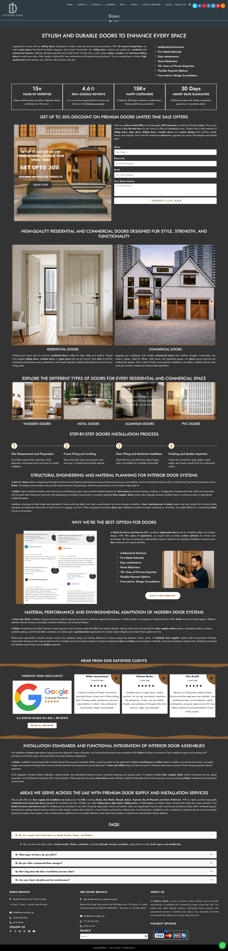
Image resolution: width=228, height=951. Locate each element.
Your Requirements (124, 181)
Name (117, 147)
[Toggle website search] (189, 4)
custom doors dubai (81, 809)
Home (70, 5)
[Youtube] (218, 5)
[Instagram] (208, 5)
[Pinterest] (204, 5)
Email (117, 169)
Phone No (119, 158)
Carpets (82, 5)
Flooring (110, 5)
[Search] (146, 936)
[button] (114, 835)
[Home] (110, 21)
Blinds (133, 5)
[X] (195, 5)
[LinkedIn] (213, 5)
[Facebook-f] (11, 931)
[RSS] (223, 5)
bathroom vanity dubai (100, 813)
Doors (116, 21)
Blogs (169, 5)
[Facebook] (199, 5)
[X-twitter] (15, 931)
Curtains (95, 5)
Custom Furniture (151, 5)
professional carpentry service (185, 809)
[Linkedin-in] (20, 931)
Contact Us (180, 5)
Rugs (122, 5)
